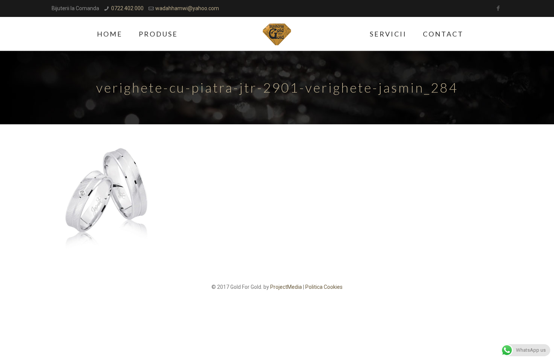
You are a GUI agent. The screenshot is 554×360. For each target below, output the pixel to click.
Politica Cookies (324, 287)
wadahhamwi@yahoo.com (187, 8)
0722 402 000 (127, 8)
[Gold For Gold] (277, 34)
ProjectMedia (286, 287)
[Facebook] (498, 8)
